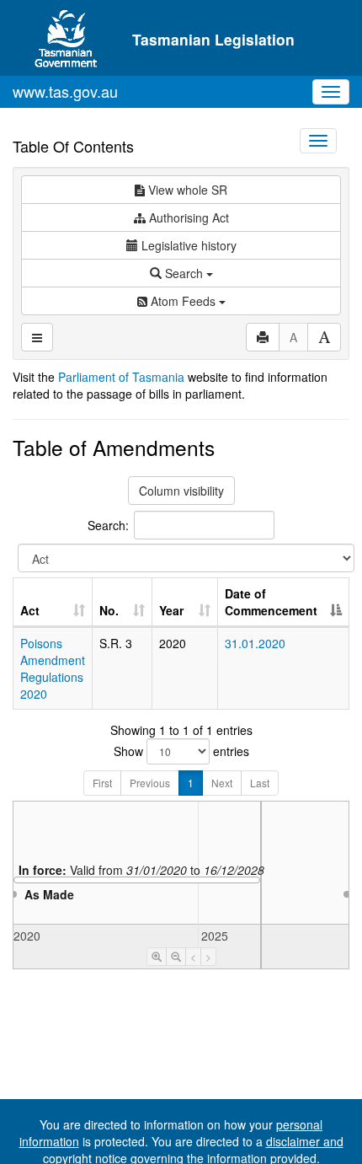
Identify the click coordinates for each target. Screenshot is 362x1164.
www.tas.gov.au (65, 91)
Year (171, 610)
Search (184, 273)
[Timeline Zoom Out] (176, 956)
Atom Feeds (183, 300)
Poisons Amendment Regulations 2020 (52, 668)
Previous (150, 782)
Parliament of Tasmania (121, 376)
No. (109, 610)
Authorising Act (187, 217)
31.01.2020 (255, 643)
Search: (108, 524)
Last (259, 782)
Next (221, 782)
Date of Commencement (271, 602)
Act (30, 610)
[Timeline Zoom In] (156, 956)
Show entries (181, 751)
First (102, 782)
